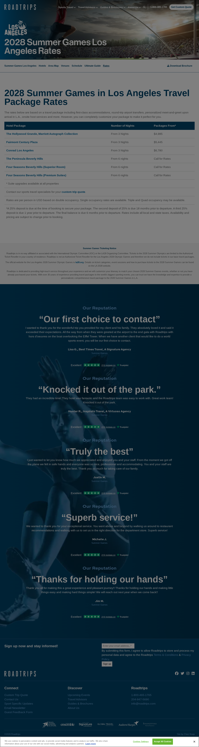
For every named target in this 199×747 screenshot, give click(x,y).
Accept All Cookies (162, 741)
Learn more (90, 744)
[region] (99, 742)
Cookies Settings (141, 741)
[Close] (194, 741)
